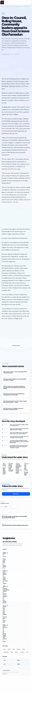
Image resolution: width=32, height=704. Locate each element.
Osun (27, 652)
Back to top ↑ (5, 673)
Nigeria (18, 660)
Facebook (5, 506)
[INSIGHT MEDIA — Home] (2, 2)
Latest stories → (16, 493)
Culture (18, 664)
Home (2, 6)
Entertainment (6, 652)
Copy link (14, 506)
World (12, 652)
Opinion (16, 652)
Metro (14, 649)
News (4, 649)
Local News (22, 652)
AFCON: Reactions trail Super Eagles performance (15, 525)
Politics (9, 649)
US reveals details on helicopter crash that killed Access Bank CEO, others (14, 517)
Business (18, 649)
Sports (23, 649)
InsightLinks (9, 538)
